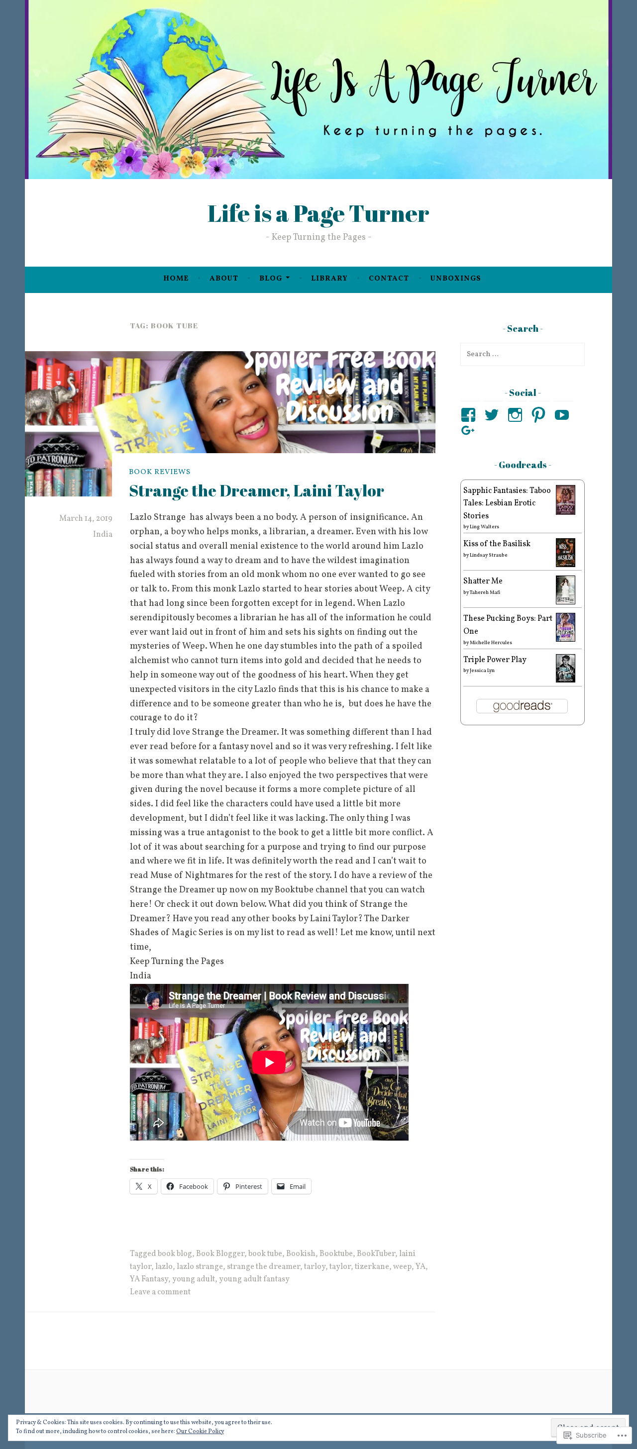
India (102, 534)
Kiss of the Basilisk (497, 544)
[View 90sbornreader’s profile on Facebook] (470, 415)
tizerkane (372, 1266)
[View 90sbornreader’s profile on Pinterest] (540, 415)
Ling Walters (484, 526)
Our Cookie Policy (200, 1432)
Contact (389, 279)
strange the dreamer (263, 1266)
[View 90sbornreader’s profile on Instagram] (517, 415)
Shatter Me (483, 581)
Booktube (336, 1254)
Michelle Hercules (491, 642)
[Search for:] (522, 354)
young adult (193, 1279)
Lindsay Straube (489, 555)
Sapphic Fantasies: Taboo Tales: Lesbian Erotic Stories (507, 503)
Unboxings (455, 279)
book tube (265, 1254)
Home (176, 279)
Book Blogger (220, 1254)
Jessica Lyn (482, 670)
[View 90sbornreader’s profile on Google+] (470, 431)
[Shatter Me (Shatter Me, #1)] (565, 602)
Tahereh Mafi (485, 592)
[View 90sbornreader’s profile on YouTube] (563, 415)
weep (402, 1266)
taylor (340, 1266)
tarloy (314, 1266)
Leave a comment (160, 1292)
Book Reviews (160, 472)
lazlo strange (200, 1266)
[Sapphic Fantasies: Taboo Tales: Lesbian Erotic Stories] (565, 513)
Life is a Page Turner (318, 213)
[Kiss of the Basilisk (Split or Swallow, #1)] (565, 565)
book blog (175, 1254)
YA (420, 1266)
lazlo (164, 1266)
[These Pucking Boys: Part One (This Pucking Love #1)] (565, 639)
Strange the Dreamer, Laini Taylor (256, 490)
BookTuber (376, 1254)
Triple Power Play (495, 660)
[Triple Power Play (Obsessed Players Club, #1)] (565, 680)
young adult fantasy (254, 1279)
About (224, 279)
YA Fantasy (149, 1279)
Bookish (301, 1254)
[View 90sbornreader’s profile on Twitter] (493, 415)
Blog (270, 279)
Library (329, 279)
